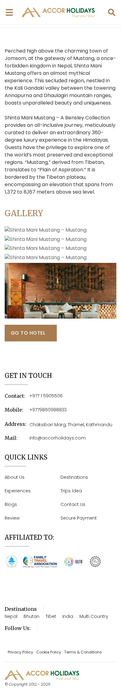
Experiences (18, 491)
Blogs (11, 504)
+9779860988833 (48, 410)
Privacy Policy (20, 652)
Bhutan (31, 616)
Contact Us (72, 504)
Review (12, 518)
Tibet (51, 616)
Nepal (11, 616)
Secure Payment (78, 518)
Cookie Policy (48, 652)
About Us (15, 477)
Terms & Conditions (83, 652)
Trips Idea (71, 491)
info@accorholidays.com (57, 438)
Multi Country (93, 616)
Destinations (74, 477)
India (67, 616)
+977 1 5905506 (46, 396)
